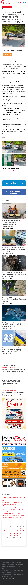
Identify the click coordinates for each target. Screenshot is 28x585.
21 (17, 535)
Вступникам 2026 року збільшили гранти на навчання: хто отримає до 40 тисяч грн (13, 249)
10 (4, 533)
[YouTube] (21, 2)
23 (23, 535)
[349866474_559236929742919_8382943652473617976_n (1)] (20, 147)
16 (23, 533)
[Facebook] (23, 2)
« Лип (5, 544)
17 (4, 535)
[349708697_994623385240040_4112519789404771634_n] (8, 147)
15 (20, 533)
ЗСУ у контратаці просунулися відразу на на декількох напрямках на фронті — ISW (14, 274)
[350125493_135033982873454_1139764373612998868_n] (8, 160)
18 (7, 535)
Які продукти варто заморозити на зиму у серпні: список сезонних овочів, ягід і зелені (14, 371)
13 (14, 533)
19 (10, 535)
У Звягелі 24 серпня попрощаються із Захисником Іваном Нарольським (12, 512)
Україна (19, 367)
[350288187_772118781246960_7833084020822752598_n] (20, 160)
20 (14, 535)
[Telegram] (26, 2)
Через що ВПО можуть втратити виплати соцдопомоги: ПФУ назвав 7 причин (14, 299)
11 (7, 533)
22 (20, 535)
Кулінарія (4, 367)
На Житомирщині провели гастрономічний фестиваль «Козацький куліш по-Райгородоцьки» (11, 223)
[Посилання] (5, 2)
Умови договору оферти (8, 578)
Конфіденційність (6, 581)
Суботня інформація (7, 378)
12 (10, 533)
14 (17, 533)
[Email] (18, 2)
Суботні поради (12, 367)
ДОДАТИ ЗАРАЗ (7, 54)
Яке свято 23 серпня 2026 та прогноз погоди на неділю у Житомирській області (11, 349)
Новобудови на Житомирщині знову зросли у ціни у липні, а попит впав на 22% (12, 324)
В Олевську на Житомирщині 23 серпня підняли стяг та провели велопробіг (13, 516)
